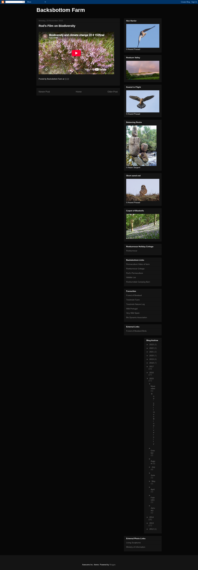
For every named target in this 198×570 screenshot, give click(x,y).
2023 (151, 344)
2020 (151, 355)
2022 (151, 348)
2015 (151, 378)
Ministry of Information (135, 547)
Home (79, 92)
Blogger (112, 565)
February (153, 499)
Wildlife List (131, 277)
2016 (151, 372)
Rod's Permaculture (134, 273)
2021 (151, 352)
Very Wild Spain (133, 313)
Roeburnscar (131, 251)
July (153, 467)
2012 (151, 529)
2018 (151, 363)
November (153, 387)
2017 (151, 366)
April (152, 489)
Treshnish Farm (133, 300)
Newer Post (44, 92)
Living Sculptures (133, 543)
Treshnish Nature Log (135, 304)
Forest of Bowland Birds (136, 331)
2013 (151, 523)
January (153, 509)
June (153, 475)
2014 (151, 517)
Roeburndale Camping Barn (138, 282)
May (153, 481)
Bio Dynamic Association (136, 317)
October (153, 452)
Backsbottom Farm (61, 10)
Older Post (112, 92)
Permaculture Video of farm (138, 264)
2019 (151, 359)
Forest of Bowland (134, 295)
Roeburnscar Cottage (135, 269)
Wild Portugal (132, 309)
